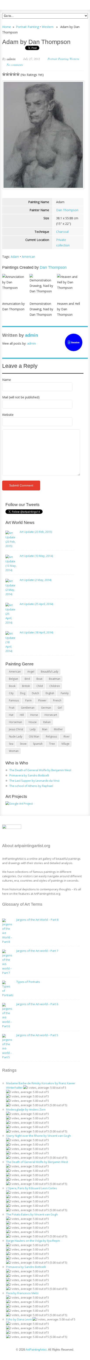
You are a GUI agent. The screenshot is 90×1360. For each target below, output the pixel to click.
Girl (60, 708)
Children (54, 686)
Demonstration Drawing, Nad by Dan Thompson (41, 309)
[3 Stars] (11, 74)
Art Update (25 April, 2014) (36, 604)
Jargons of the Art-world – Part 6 (37, 1004)
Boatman (54, 679)
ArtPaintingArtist (19, 4)
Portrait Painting (27, 27)
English (50, 693)
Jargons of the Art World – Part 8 (37, 920)
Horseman (15, 722)
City (11, 693)
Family (65, 693)
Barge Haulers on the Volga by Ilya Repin (33, 1241)
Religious (51, 736)
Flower (42, 700)
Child (39, 686)
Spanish (38, 744)
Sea (11, 744)
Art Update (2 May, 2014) (35, 580)
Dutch (35, 693)
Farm (28, 700)
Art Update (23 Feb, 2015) (36, 532)
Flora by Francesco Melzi (22, 1293)
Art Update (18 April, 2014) (36, 632)
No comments (15, 65)
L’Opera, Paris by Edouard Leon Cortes (31, 1188)
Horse (34, 715)
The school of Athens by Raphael (31, 786)
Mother (58, 729)
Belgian (13, 679)
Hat (11, 715)
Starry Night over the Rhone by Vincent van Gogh (38, 1136)
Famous (14, 700)
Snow (23, 744)
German (46, 708)
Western (48, 27)
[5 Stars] (18, 74)
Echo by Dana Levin (19, 1319)
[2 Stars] (7, 74)
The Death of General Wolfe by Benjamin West (40, 770)
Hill (22, 715)
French (57, 700)
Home (6, 27)
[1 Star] (4, 74)
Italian (47, 722)
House (33, 722)
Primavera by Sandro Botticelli (29, 775)
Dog (22, 693)
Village (65, 744)
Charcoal (62, 232)
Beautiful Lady (49, 671)
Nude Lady (15, 736)
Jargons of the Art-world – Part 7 (37, 951)
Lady (33, 729)
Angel (30, 671)
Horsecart (51, 715)
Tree (52, 744)
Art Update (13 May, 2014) (36, 556)
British (26, 686)
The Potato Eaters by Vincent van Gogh (32, 1214)
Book (12, 686)
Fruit (11, 708)
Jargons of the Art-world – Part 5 (37, 1035)
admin (11, 58)
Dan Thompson (67, 210)
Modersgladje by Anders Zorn (26, 1109)
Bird (27, 679)
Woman (14, 751)
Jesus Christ (16, 729)
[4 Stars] (14, 74)
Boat (39, 679)
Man (44, 729)
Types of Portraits (28, 982)
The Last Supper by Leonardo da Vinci (34, 781)
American (28, 257)
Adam (15, 257)
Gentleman (28, 708)
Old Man (34, 736)
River (67, 736)
